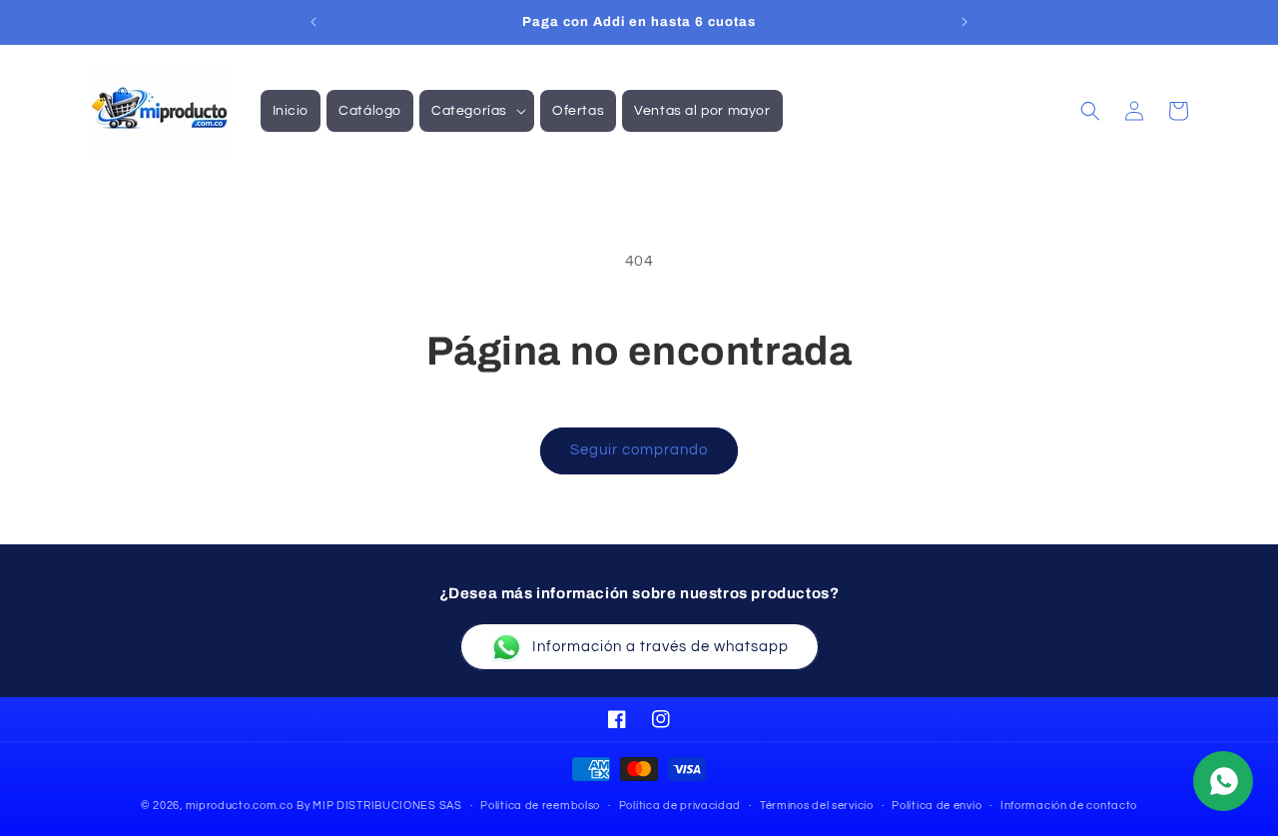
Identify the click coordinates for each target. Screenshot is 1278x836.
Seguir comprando (639, 449)
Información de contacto (1068, 804)
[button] (476, 111)
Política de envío (936, 804)
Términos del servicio (817, 804)
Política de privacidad (680, 804)
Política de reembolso (540, 804)
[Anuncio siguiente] (964, 22)
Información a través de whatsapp (660, 646)
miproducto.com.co (240, 805)
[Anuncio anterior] (313, 22)
